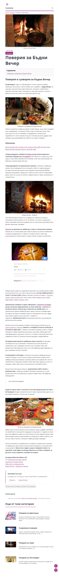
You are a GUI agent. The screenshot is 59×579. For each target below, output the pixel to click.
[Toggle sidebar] (7, 4)
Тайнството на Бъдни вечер (14, 464)
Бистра (21, 147)
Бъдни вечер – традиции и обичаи (16, 466)
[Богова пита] (29, 259)
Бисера (12, 149)
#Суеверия (32, 486)
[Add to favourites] (56, 566)
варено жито (41, 297)
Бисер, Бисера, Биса (11, 147)
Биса (48, 147)
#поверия (18, 486)
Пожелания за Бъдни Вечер (17, 460)
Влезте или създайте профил (29, 498)
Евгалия (30, 147)
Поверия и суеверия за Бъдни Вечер (19, 73)
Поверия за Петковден (29, 557)
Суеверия (12, 12)
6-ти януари (25, 156)
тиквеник (19, 327)
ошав (48, 297)
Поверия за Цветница (28, 513)
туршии (21, 300)
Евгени (23, 149)
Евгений (29, 149)
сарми (16, 300)
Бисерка (18, 149)
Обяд (16, 267)
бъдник (47, 168)
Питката (8, 229)
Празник (12, 480)
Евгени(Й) (37, 147)
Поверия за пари (26, 543)
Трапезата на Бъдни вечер (14, 462)
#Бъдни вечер (10, 486)
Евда (34, 149)
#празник (25, 486)
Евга (25, 147)
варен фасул (9, 300)
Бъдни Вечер (23, 480)
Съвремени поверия (28, 528)
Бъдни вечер (31, 154)
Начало (7, 12)
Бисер (7, 149)
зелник (36, 325)
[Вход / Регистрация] (52, 8)
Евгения (43, 147)
